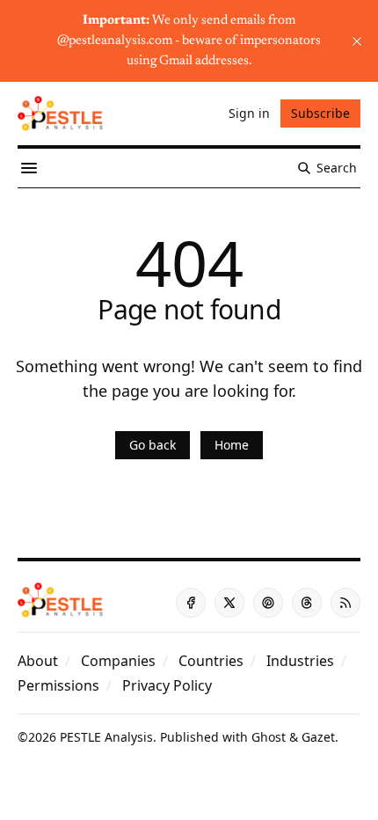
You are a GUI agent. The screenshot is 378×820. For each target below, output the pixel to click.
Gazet (318, 736)
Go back (152, 444)
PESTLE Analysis (106, 736)
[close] (357, 41)
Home (231, 444)
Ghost (268, 736)
